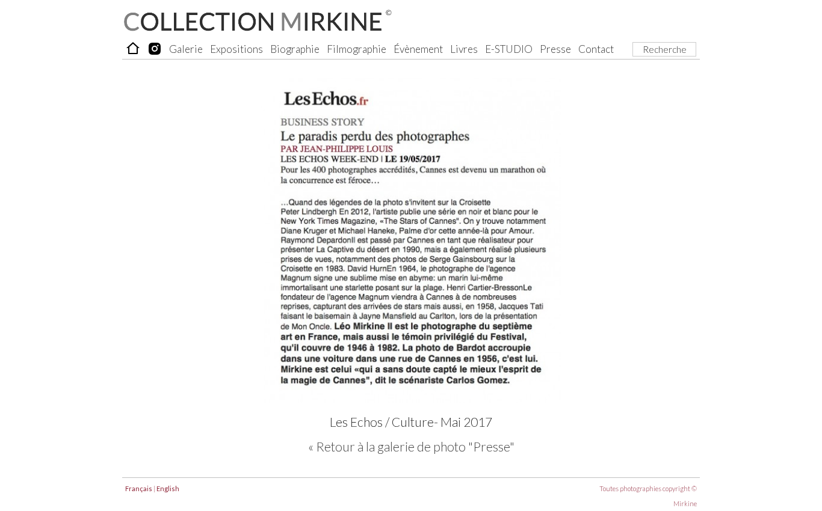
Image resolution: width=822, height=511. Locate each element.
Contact (596, 49)
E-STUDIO (509, 49)
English (167, 488)
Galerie (186, 49)
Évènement (418, 49)
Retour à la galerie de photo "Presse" (415, 446)
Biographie (295, 49)
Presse (555, 49)
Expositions (236, 49)
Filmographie (356, 49)
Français (138, 488)
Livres (464, 49)
